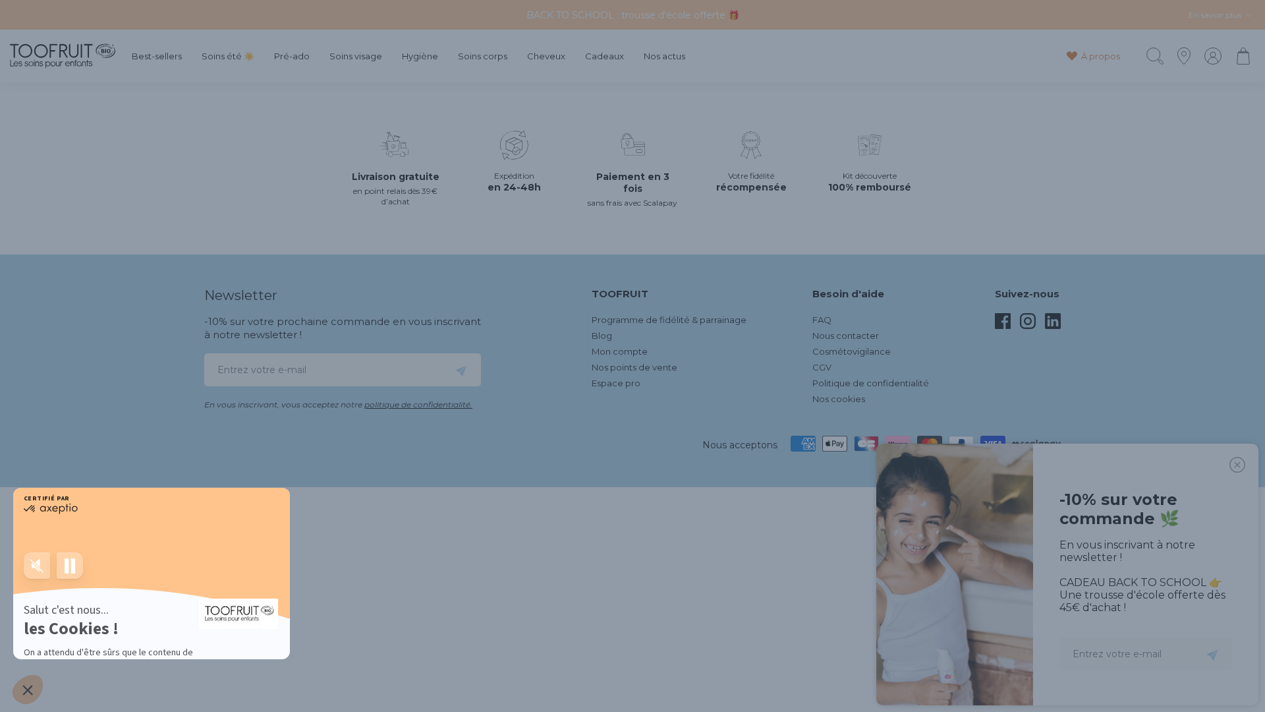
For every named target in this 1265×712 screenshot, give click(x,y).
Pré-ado (292, 56)
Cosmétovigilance (851, 351)
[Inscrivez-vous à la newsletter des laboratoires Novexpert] (461, 369)
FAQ (821, 319)
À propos (1100, 56)
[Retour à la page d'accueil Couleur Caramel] (62, 56)
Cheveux (546, 56)
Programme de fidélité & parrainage (669, 319)
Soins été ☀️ (228, 56)
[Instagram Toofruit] (1028, 325)
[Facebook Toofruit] (1003, 325)
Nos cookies (838, 399)
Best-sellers (157, 56)
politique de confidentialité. (418, 404)
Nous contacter (845, 335)
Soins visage (355, 56)
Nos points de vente (634, 367)
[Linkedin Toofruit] (1053, 325)
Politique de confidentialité (870, 383)
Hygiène (420, 56)
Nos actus (664, 56)
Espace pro (616, 383)
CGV (821, 367)
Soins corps (482, 56)
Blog (602, 335)
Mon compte (620, 351)
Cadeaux (604, 56)
